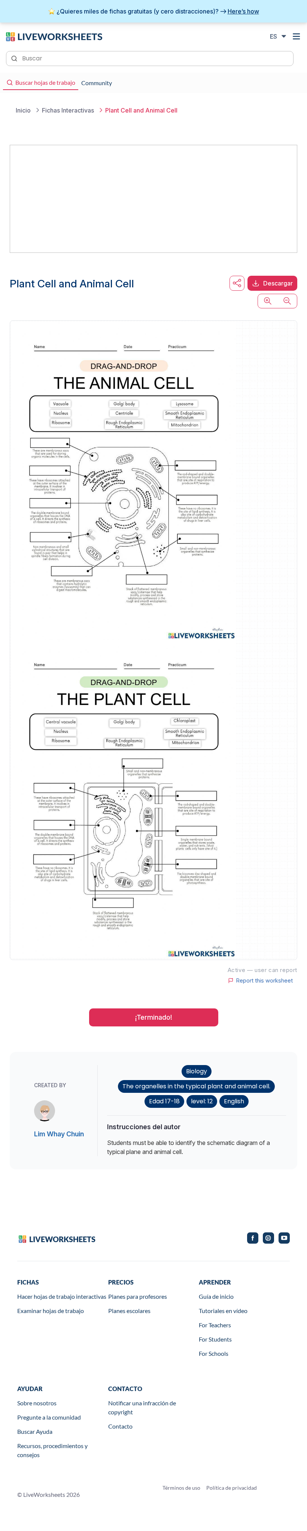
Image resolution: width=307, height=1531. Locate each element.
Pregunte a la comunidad (49, 1417)
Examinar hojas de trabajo (50, 1310)
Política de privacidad (231, 1487)
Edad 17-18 (164, 1101)
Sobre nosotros (37, 1402)
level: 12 (202, 1101)
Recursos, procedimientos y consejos (52, 1450)
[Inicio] (54, 36)
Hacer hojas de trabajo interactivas (61, 1296)
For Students (215, 1339)
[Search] (15, 58)
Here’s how (243, 11)
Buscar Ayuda (34, 1431)
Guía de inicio (216, 1296)
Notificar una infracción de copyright (142, 1407)
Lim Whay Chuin (59, 1134)
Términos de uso (181, 1487)
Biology (196, 1071)
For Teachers (215, 1324)
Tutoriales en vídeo (223, 1310)
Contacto (120, 1426)
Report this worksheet (264, 981)
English (234, 1101)
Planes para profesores (137, 1296)
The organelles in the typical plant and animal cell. (196, 1086)
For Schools (213, 1353)
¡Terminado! (153, 1017)
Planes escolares (129, 1310)
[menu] (296, 36)
